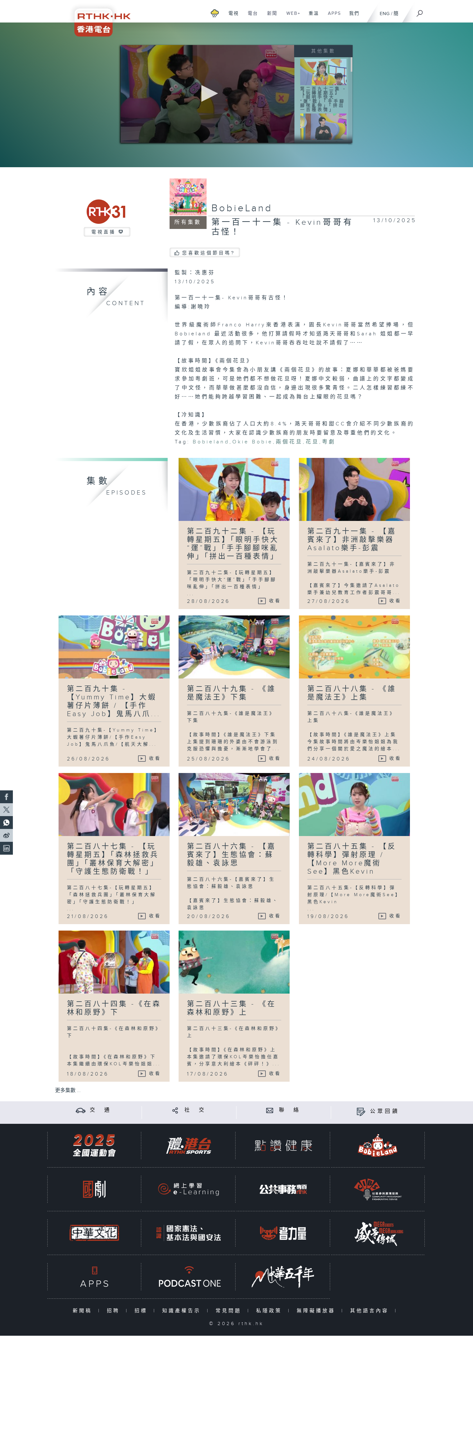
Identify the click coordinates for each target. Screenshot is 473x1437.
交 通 (101, 1110)
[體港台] (188, 1145)
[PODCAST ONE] (188, 1276)
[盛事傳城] (377, 1233)
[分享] (175, 1110)
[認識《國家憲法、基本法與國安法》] (188, 1233)
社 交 (195, 1110)
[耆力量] (283, 1233)
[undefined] (214, 13)
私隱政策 (270, 1311)
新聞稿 (84, 1311)
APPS (332, 17)
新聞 (269, 17)
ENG (385, 13)
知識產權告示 (183, 1311)
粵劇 (329, 442)
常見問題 (230, 1311)
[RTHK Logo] (98, 18)
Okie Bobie (252, 442)
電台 (250, 17)
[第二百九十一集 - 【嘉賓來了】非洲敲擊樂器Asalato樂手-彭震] (323, 126)
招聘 (115, 1311)
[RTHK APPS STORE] (94, 1276)
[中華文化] (94, 1233)
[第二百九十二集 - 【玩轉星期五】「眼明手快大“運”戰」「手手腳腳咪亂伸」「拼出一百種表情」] (323, 71)
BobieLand (242, 208)
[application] (207, 94)
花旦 (312, 442)
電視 (231, 17)
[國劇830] (94, 1189)
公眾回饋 (385, 1111)
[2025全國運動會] (94, 1145)
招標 (142, 1311)
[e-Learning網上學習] (188, 1189)
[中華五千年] (283, 1276)
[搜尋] (420, 11)
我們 (351, 17)
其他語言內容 (371, 1311)
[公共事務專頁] (283, 1189)
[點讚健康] (283, 1145)
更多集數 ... (68, 1090)
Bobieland (211, 442)
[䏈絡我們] (269, 1110)
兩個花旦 (289, 442)
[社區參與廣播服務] (377, 1189)
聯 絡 (290, 1110)
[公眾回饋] (360, 1111)
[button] (207, 93)
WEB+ (291, 17)
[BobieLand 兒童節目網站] (377, 1145)
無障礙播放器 (317, 1311)
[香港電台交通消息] (80, 1110)
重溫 (311, 17)
